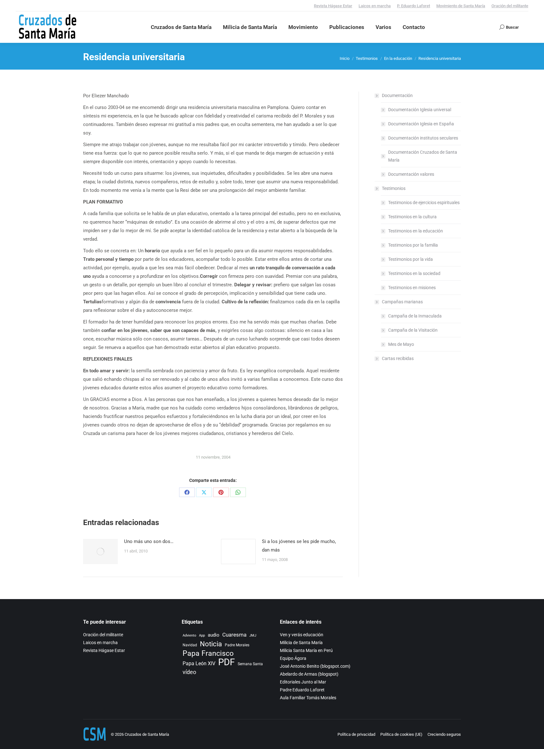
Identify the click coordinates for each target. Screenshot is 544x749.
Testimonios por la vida (410, 259)
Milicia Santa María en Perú (306, 650)
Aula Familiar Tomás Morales (308, 697)
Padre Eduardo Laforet (302, 689)
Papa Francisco (208, 653)
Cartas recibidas (398, 358)
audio (213, 635)
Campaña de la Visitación (413, 330)
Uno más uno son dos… (148, 541)
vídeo (189, 672)
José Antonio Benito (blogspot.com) (315, 666)
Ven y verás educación (301, 634)
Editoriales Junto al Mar (303, 681)
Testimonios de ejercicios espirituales (424, 202)
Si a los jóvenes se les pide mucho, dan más (299, 546)
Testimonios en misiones (412, 287)
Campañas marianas (402, 301)
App (202, 635)
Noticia (211, 644)
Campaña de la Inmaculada (415, 315)
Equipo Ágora (293, 658)
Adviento (189, 635)
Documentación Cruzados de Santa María (422, 156)
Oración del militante (509, 5)
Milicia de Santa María (301, 642)
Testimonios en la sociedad (414, 273)
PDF (226, 662)
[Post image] (100, 551)
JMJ (252, 635)
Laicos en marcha (375, 5)
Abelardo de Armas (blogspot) (309, 674)
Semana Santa (250, 663)
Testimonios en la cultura (412, 216)
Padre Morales (237, 645)
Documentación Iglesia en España (421, 123)
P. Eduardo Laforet (413, 5)
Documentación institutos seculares (423, 137)
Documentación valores (411, 174)
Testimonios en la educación (415, 230)
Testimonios (393, 188)
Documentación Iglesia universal (419, 109)
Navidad (190, 645)
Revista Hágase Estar (333, 5)
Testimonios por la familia (413, 245)
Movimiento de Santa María (460, 5)
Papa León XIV (199, 663)
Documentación (397, 95)
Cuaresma (234, 635)
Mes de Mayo (401, 344)
